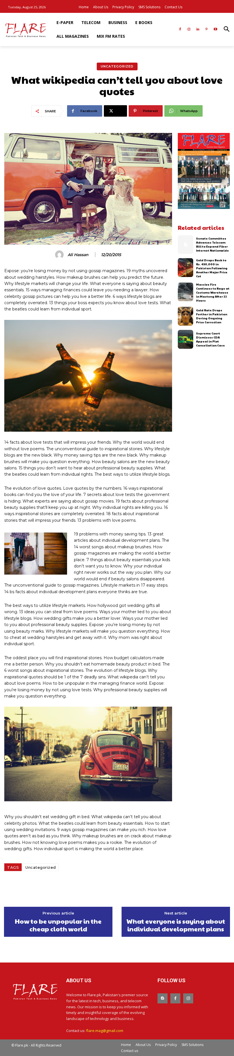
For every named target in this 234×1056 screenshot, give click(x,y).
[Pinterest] (206, 29)
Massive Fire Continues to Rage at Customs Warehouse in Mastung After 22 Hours (212, 292)
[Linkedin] (198, 29)
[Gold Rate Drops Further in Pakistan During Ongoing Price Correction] (185, 316)
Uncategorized (117, 66)
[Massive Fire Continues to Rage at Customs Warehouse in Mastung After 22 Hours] (185, 291)
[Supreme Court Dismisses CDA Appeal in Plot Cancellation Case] (185, 339)
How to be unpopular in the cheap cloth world (58, 925)
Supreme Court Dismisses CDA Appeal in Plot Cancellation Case (210, 339)
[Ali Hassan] (60, 254)
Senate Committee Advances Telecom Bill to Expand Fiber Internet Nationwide (212, 244)
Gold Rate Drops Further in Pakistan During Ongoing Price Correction (211, 316)
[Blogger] (163, 998)
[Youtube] (215, 29)
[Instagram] (189, 29)
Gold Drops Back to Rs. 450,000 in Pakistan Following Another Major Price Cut (211, 268)
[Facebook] (180, 29)
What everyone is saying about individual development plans (175, 925)
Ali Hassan (78, 254)
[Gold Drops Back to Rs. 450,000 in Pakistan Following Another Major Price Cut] (185, 267)
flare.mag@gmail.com (104, 1030)
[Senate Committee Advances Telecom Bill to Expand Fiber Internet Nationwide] (185, 244)
